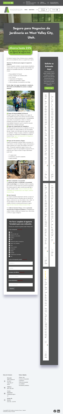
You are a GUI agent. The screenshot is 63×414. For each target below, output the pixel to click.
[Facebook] (55, 411)
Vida (11, 239)
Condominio (13, 249)
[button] (49, 88)
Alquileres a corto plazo (15, 236)
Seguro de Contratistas (15, 243)
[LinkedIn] (58, 411)
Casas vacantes (14, 247)
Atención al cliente (43, 9)
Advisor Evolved (11, 411)
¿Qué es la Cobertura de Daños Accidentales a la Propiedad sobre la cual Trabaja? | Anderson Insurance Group (20, 190)
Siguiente (12, 288)
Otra (11, 256)
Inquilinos (12, 237)
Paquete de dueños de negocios (17, 241)
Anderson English (7, 2)
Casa (12, 245)
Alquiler (12, 250)
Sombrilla (12, 252)
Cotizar (54, 9)
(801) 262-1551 (43, 3)
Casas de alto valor (14, 234)
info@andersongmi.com (54, 3)
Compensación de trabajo (16, 254)
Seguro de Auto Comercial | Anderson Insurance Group (18, 205)
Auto (11, 232)
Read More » (46, 163)
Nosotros (31, 9)
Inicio (26, 9)
